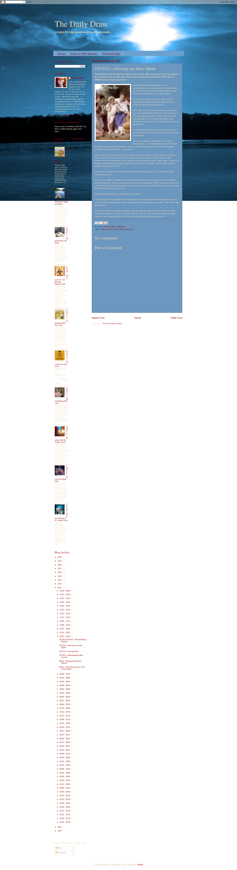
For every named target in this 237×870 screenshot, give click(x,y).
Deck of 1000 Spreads (84, 54)
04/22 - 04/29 (65, 761)
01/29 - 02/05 (65, 807)
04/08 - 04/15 (65, 769)
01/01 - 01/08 (65, 822)
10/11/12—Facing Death (68, 651)
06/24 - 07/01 (65, 727)
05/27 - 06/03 (65, 742)
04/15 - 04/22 (65, 765)
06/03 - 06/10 (65, 739)
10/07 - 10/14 (65, 636)
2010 (60, 831)
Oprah (126, 229)
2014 (60, 580)
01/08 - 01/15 (65, 818)
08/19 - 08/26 (65, 697)
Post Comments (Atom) (112, 323)
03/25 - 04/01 (65, 776)
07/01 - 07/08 (65, 723)
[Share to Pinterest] (106, 223)
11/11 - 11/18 (65, 617)
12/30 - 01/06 (65, 591)
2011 (60, 827)
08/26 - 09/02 (65, 693)
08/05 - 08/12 (65, 704)
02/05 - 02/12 (65, 803)
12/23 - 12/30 (65, 594)
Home (61, 54)
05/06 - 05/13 (65, 754)
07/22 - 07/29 (65, 712)
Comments (61, 852)
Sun (131, 229)
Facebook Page (111, 54)
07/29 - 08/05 (65, 708)
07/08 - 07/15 (65, 719)
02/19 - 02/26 (65, 796)
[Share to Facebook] (103, 223)
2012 (60, 588)
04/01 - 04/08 (65, 773)
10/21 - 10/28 (65, 629)
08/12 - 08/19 (65, 701)
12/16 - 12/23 (65, 598)
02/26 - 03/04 (65, 792)
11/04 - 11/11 (65, 621)
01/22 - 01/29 (65, 811)
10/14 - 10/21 (65, 633)
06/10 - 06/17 (65, 735)
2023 (60, 561)
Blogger (140, 865)
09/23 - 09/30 (65, 678)
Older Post (176, 318)
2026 (60, 557)
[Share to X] (101, 223)
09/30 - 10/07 (65, 674)
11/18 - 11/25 (65, 614)
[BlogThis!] (98, 223)
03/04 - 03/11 (65, 788)
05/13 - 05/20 (65, 750)
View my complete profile (65, 115)
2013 (60, 584)
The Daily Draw (81, 23)
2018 (60, 565)
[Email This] (95, 223)
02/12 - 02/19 (65, 799)
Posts (59, 848)
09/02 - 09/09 (65, 689)
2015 (60, 576)
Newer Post (98, 318)
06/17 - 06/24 (65, 731)
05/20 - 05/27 (65, 746)
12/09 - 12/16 (65, 602)
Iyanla (120, 229)
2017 (60, 568)
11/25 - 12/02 (65, 610)
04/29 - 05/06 (65, 758)
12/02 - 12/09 (65, 606)
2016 (60, 572)
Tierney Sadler (77, 78)
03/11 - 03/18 (65, 784)
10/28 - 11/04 (65, 625)
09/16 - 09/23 (65, 682)
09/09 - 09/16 (65, 685)
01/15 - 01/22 (65, 815)
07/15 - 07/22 (65, 716)
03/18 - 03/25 (65, 780)
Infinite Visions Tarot (109, 229)
